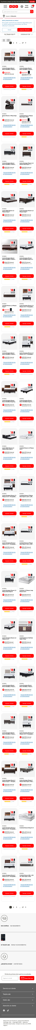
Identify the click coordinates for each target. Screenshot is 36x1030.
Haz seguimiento (10, 926)
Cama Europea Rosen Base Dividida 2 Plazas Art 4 (8, 354)
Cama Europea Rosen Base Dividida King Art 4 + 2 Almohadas (26, 401)
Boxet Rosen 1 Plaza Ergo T (9, 116)
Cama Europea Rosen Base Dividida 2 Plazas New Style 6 (8, 164)
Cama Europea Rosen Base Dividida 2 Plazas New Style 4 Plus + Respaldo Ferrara (8, 69)
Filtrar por (9, 34)
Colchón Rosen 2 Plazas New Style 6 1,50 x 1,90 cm (26, 496)
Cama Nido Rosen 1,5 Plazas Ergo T (8, 211)
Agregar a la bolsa (9, 86)
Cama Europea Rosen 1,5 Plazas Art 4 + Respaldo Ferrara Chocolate (27, 306)
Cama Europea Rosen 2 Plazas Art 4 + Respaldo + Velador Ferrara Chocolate (9, 543)
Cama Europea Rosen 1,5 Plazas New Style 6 (9, 591)
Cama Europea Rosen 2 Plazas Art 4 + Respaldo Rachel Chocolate (8, 876)
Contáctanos (11, 964)
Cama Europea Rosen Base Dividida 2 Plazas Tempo (26, 686)
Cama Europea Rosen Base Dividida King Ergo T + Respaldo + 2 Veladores (9, 401)
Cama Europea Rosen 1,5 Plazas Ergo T (27, 211)
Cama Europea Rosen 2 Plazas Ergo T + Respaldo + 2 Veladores (9, 781)
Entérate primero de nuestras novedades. (18, 974)
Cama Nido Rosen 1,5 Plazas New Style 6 (8, 448)
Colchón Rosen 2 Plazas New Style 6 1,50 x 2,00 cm (26, 543)
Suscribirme (29, 978)
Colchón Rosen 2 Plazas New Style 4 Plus (26, 116)
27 (23, 43)
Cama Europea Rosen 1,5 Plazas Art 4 (9, 638)
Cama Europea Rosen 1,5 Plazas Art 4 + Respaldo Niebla (27, 733)
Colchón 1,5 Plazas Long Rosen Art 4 (26, 591)
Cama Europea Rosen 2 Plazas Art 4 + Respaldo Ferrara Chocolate (8, 828)
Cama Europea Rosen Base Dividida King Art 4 (26, 259)
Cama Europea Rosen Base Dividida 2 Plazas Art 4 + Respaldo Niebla (8, 686)
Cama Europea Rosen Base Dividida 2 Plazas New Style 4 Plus (8, 733)
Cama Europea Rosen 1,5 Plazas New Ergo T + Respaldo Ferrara (27, 164)
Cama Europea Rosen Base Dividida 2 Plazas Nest (8, 259)
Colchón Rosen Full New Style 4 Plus (26, 638)
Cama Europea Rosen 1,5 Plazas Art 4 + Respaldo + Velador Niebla (27, 354)
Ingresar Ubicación (25, 30)
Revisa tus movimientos (13, 945)
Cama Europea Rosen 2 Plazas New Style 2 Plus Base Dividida (26, 781)
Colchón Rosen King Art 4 (27, 828)
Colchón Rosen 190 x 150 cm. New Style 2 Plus (27, 876)
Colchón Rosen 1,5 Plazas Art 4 (27, 448)
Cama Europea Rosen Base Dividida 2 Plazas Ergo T (26, 69)
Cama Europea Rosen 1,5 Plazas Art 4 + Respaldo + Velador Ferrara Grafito (9, 496)
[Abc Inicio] (13, 6)
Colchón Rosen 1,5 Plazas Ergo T (9, 306)
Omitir (9, 30)
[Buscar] (31, 11)
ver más (32, 1)
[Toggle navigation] (5, 6)
